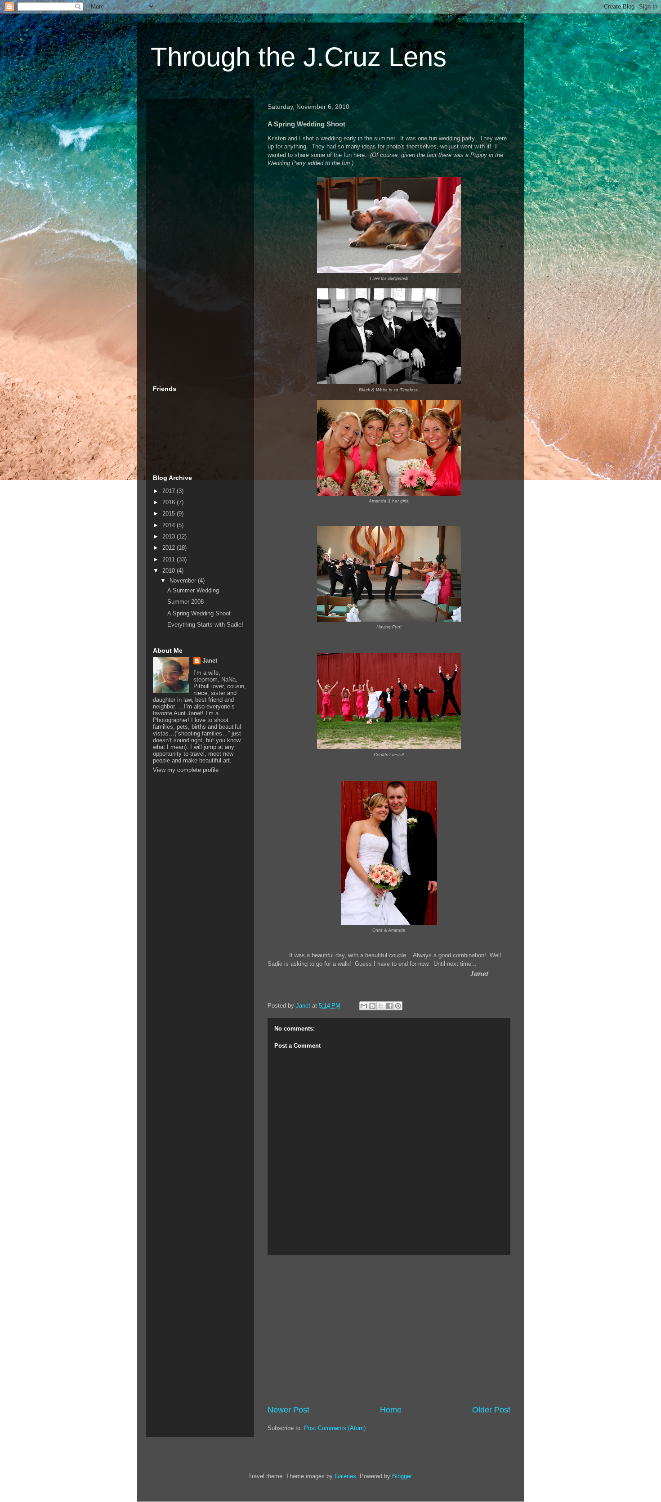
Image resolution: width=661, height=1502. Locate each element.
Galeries (345, 1476)
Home (391, 1409)
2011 (169, 559)
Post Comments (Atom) (335, 1428)
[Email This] (363, 1005)
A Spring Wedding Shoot (199, 613)
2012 (169, 547)
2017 (169, 491)
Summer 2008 (185, 601)
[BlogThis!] (372, 1005)
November (184, 580)
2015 (169, 513)
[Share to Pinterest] (397, 1005)
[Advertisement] (389, 1330)
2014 (169, 525)
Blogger (401, 1476)
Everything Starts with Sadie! (205, 624)
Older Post (491, 1409)
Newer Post (288, 1409)
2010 (169, 570)
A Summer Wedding (193, 590)
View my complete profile (186, 770)
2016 (169, 502)
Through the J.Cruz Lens (299, 57)
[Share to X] (380, 1005)
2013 (169, 536)
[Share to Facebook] (389, 1005)
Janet (209, 660)
